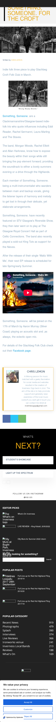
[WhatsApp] (22, 419)
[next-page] (8, 482)
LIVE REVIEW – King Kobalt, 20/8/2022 (34, 526)
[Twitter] (14, 419)
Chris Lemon (16, 60)
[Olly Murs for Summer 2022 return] (9, 549)
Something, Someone (15, 116)
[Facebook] (6, 419)
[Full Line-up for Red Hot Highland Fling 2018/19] (9, 580)
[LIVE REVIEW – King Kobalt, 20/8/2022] (9, 529)
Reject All (28, 716)
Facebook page (22, 350)
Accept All (28, 702)
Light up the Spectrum (19, 472)
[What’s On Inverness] (9, 517)
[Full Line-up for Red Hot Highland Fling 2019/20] (9, 591)
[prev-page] (4, 482)
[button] (4, 3)
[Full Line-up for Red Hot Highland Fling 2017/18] (9, 604)
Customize (28, 709)
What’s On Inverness (26, 513)
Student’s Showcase (18, 459)
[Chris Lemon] (12, 389)
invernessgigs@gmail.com (36, 406)
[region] (28, 701)
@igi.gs (28, 497)
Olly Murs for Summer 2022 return (32, 539)
